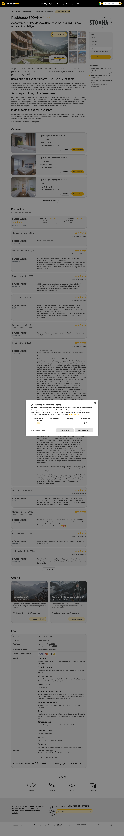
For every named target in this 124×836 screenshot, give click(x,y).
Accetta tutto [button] (84, 430)
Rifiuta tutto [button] (65, 430)
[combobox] (95, 403)
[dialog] (62, 418)
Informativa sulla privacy (77, 414)
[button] (38, 430)
